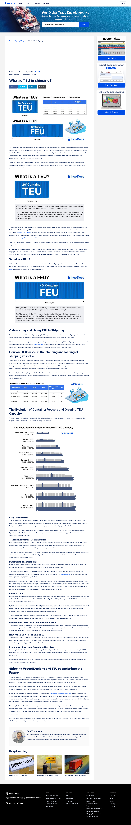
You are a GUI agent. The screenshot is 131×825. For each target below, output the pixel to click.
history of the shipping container (28, 238)
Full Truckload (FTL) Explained (75, 775)
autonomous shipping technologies (60, 693)
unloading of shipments (24, 232)
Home (11, 41)
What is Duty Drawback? (18, 775)
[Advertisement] (49, 55)
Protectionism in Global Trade (47, 775)
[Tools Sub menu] (31, 3)
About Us (46, 3)
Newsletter (37, 3)
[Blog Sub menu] (23, 3)
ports (10, 269)
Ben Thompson (41, 72)
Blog (20, 3)
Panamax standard (65, 574)
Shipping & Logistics (21, 41)
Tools (27, 3)
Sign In (123, 3)
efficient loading (38, 344)
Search (84, 24)
